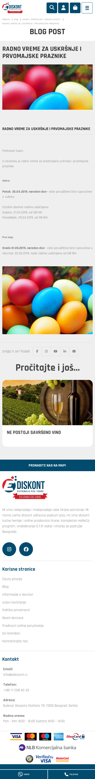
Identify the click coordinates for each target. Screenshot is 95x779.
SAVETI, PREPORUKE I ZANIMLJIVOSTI (41, 19)
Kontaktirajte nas (15, 641)
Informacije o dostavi (17, 594)
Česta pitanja (12, 579)
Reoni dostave (12, 617)
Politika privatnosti (16, 610)
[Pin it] (55, 351)
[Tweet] (46, 351)
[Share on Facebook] (37, 351)
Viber (27, 774)
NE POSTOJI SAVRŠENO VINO (34, 432)
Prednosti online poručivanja (23, 625)
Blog (16, 19)
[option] (47, 413)
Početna (6, 19)
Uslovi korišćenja (14, 602)
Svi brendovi (11, 633)
